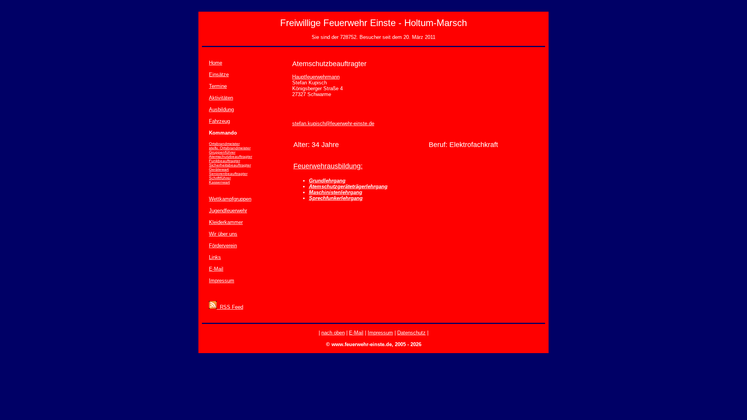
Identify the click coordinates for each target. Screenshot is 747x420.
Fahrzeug (219, 121)
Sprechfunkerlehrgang (336, 198)
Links (215, 257)
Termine (218, 86)
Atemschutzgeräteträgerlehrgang (348, 186)
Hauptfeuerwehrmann (316, 77)
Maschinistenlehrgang (335, 192)
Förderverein (223, 245)
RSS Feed (230, 307)
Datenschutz (411, 333)
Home (215, 63)
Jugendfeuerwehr (228, 211)
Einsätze (219, 74)
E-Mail (216, 269)
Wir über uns (223, 234)
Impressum (221, 281)
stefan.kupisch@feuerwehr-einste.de (333, 123)
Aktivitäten (221, 98)
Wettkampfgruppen (230, 199)
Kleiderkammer (226, 222)
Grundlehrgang (327, 181)
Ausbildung (221, 109)
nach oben (333, 333)
